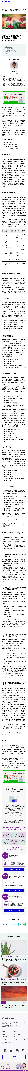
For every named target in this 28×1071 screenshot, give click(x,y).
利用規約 (4, 1039)
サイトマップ (17, 1042)
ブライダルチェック (13, 890)
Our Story (17, 1034)
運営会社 (16, 1037)
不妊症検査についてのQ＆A (11, 51)
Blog (15, 1031)
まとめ (6, 53)
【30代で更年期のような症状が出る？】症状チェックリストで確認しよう (13, 960)
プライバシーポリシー (19, 1039)
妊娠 (3, 31)
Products (5, 1031)
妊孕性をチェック (13, 869)
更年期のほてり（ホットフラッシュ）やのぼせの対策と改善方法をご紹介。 (13, 1006)
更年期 (17, 956)
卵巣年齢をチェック (13, 911)
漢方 (19, 979)
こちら (15, 520)
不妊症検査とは (8, 46)
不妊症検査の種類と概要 (10, 50)
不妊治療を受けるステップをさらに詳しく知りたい (14, 526)
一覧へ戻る (7, 930)
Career (4, 1037)
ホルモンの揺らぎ (9, 956)
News (4, 1034)
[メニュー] (25, 2)
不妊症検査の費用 (9, 48)
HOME (3, 9)
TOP (14, 1057)
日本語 (13, 1062)
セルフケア (4, 979)
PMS (3, 956)
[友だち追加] (14, 97)
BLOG (6, 9)
